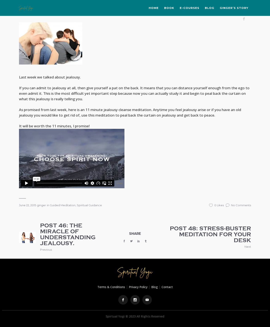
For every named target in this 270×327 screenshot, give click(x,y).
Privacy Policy (138, 287)
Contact (167, 287)
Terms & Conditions (111, 287)
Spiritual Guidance (89, 205)
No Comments (241, 205)
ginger (41, 205)
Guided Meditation (63, 205)
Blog (154, 287)
